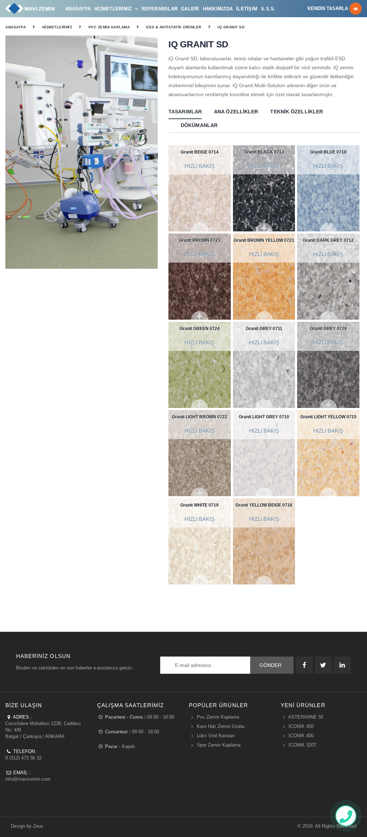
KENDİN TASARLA (328, 8)
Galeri (190, 8)
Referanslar (159, 8)
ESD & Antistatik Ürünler (173, 27)
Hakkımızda (218, 8)
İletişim (246, 8)
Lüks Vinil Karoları (216, 735)
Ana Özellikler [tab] (236, 111)
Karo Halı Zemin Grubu (220, 726)
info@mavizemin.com (28, 779)
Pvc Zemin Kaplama (109, 27)
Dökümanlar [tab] (199, 125)
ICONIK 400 (301, 735)
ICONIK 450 (301, 726)
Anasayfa (78, 8)
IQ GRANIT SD (231, 27)
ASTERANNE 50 (305, 717)
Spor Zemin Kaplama (218, 745)
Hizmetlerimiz (113, 8)
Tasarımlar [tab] (185, 111)
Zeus (38, 826)
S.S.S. (268, 8)
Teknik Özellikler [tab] (296, 111)
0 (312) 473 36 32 (23, 758)
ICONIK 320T (302, 745)
